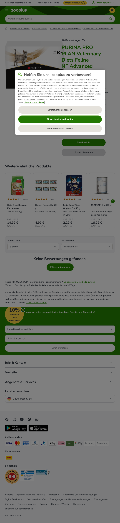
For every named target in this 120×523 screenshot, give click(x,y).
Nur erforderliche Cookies (60, 128)
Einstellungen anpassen (60, 109)
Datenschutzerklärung (34, 102)
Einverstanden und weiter (60, 119)
